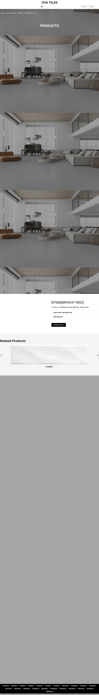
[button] (75, 312)
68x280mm (31, 685)
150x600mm (17, 688)
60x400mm (40, 685)
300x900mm (49, 691)
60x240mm (23, 685)
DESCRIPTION (58, 317)
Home (2, 13)
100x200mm (74, 685)
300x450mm (72, 688)
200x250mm (35, 688)
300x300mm (63, 688)
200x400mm (54, 688)
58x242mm (6, 685)
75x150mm (20, 13)
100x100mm (65, 685)
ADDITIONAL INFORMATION (62, 312)
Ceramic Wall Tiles (10, 13)
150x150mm (8, 688)
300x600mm (90, 688)
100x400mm (92, 685)
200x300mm (44, 688)
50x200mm (14, 685)
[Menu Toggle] (42, 6)
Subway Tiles (84, 307)
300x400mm (81, 688)
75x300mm (48, 685)
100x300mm (83, 685)
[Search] (91, 6)
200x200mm (26, 688)
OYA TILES (50, 2)
